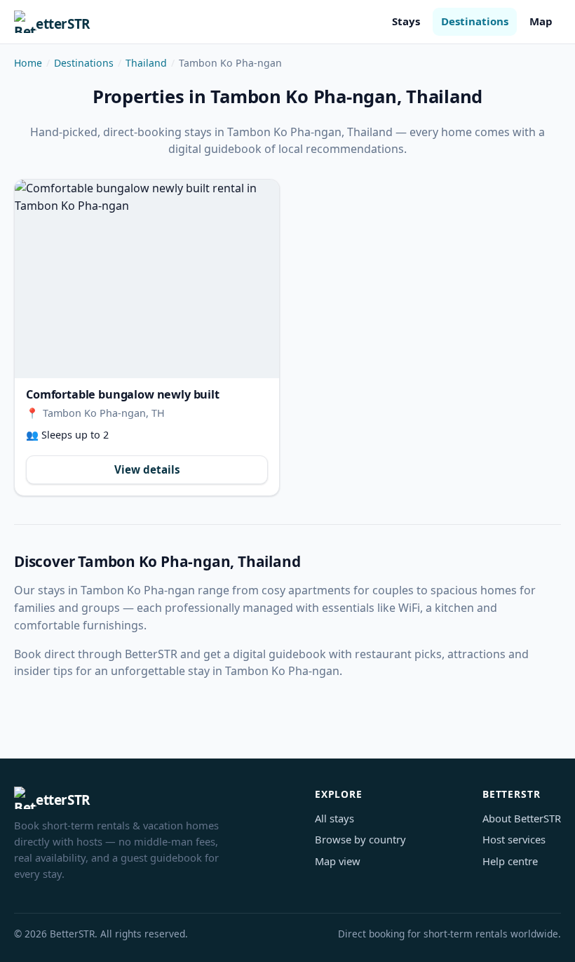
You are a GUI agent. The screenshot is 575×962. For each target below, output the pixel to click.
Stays (406, 21)
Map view (337, 861)
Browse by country (360, 839)
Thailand (146, 62)
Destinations (474, 21)
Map (541, 21)
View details (147, 469)
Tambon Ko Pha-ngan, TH (104, 413)
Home (28, 62)
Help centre (510, 861)
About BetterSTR (521, 818)
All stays (334, 818)
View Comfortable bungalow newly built (147, 279)
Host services (514, 839)
